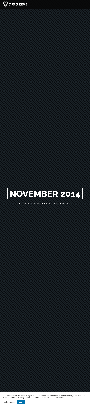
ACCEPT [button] (20, 402)
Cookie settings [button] (9, 402)
